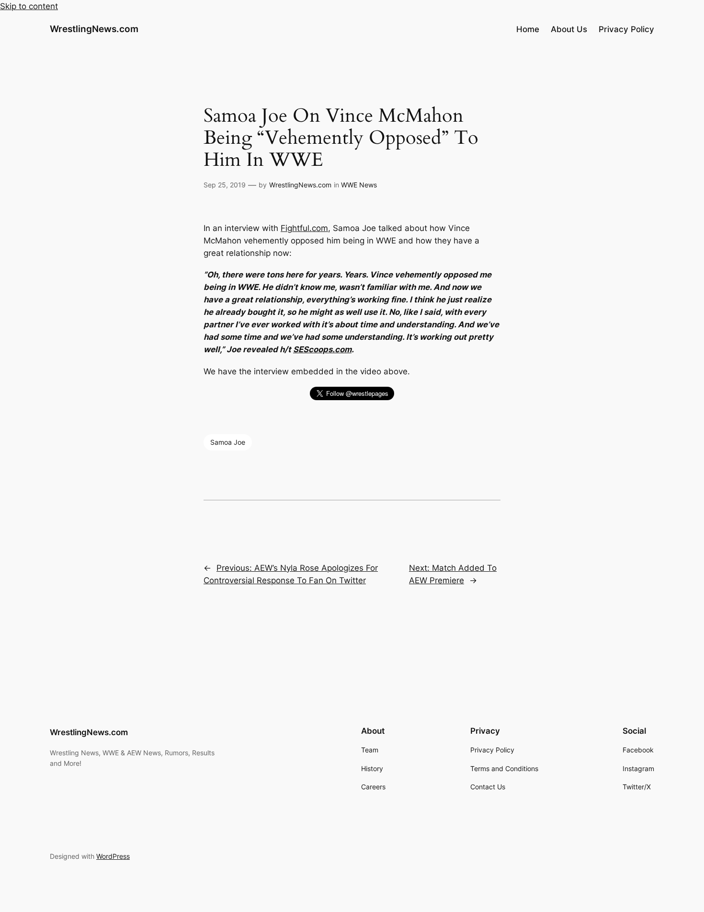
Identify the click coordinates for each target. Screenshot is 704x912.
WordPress (113, 856)
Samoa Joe (227, 442)
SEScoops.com (322, 349)
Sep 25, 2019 (225, 185)
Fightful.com (304, 228)
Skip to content (29, 6)
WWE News (359, 185)
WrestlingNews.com (94, 29)
